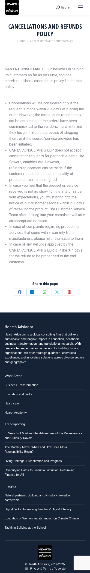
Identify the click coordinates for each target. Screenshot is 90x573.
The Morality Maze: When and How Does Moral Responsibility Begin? (36, 449)
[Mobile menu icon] (80, 7)
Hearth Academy (16, 412)
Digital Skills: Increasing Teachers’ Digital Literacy (38, 509)
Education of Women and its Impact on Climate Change (42, 518)
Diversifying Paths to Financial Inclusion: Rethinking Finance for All (39, 472)
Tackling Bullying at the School (25, 527)
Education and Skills (18, 394)
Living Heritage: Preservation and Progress (33, 461)
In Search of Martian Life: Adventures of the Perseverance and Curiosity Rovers (43, 436)
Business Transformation (21, 385)
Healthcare (12, 403)
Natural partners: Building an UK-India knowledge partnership (37, 498)
